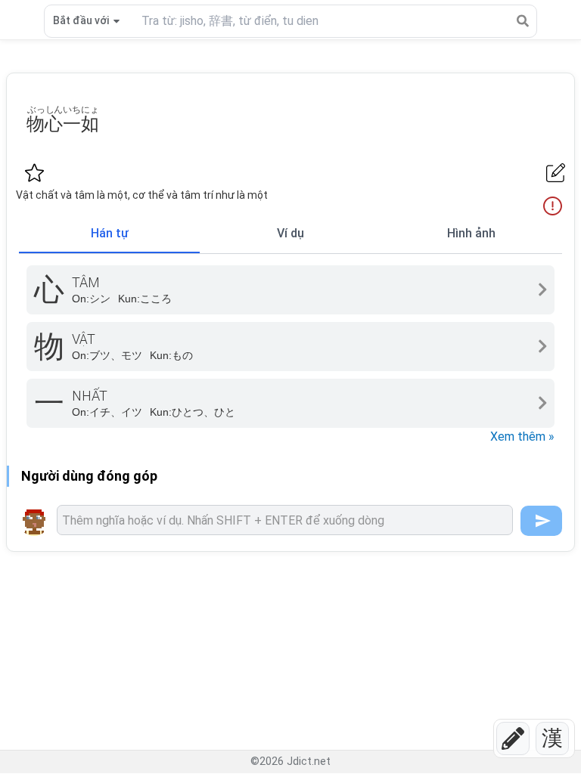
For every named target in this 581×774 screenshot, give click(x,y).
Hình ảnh (471, 233)
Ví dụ (290, 233)
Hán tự (110, 233)
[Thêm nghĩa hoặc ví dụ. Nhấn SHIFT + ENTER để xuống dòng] (285, 520)
